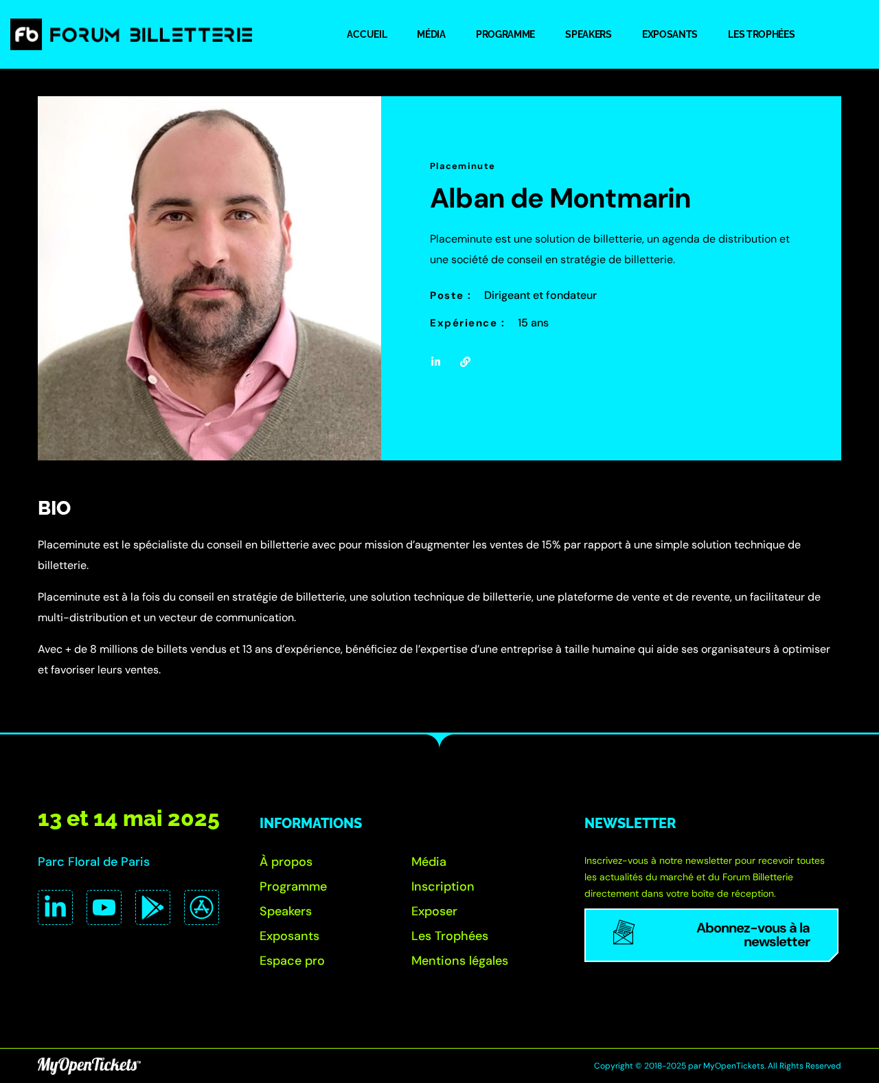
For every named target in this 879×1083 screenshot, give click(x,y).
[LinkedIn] (55, 907)
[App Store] (201, 907)
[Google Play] (152, 907)
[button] (286, 862)
